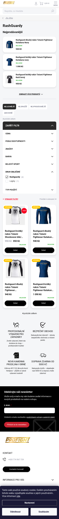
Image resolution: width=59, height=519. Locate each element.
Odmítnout (15, 511)
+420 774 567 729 (16, 459)
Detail (15, 250)
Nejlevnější (9, 107)
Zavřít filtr (12, 125)
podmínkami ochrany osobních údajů (41, 417)
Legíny (14, 181)
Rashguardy (16, 177)
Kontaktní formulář (16, 469)
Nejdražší (22, 107)
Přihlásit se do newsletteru (16, 425)
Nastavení (29, 502)
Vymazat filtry (11, 199)
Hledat (52, 11)
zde (18, 496)
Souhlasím (44, 511)
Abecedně (8, 113)
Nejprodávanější (38, 107)
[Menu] (55, 3)
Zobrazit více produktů (29, 94)
